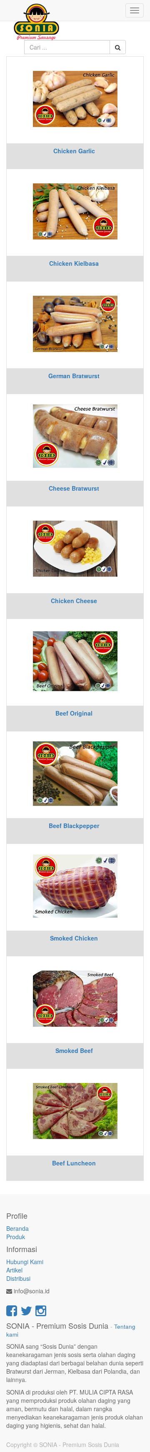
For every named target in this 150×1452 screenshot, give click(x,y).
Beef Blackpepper (74, 825)
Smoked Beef (74, 1050)
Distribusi (18, 1278)
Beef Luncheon (74, 1163)
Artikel (14, 1270)
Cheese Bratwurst (74, 488)
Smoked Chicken (74, 938)
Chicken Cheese (74, 600)
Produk (15, 1236)
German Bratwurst (74, 376)
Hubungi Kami (24, 1261)
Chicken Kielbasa (74, 263)
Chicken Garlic (74, 151)
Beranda (17, 1228)
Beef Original (73, 713)
